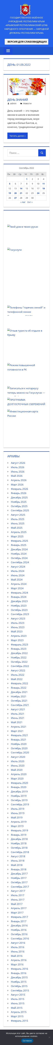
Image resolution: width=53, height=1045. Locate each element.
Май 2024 (17, 579)
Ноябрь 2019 (18, 795)
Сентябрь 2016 (20, 938)
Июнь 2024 (17, 575)
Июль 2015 (17, 999)
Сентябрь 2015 (20, 990)
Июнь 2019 (17, 813)
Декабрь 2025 (19, 497)
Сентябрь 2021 (20, 705)
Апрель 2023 (18, 635)
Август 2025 (18, 514)
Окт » (30, 202)
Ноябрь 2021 (18, 696)
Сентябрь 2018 (20, 852)
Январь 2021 (18, 739)
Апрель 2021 (18, 726)
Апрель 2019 (18, 821)
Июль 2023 (17, 623)
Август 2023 (18, 618)
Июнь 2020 (17, 765)
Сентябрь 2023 (20, 614)
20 (15, 193)
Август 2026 (18, 463)
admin (13, 103)
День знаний (17, 99)
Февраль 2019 (19, 830)
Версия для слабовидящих (26, 41)
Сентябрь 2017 (20, 886)
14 (21, 188)
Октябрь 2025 (19, 506)
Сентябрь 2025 (20, 510)
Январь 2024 (18, 597)
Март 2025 (17, 536)
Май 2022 (17, 679)
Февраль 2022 (19, 683)
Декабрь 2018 (19, 839)
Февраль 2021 (19, 735)
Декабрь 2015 (19, 977)
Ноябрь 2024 (18, 553)
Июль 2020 (17, 761)
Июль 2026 (17, 467)
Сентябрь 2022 (20, 666)
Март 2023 (17, 640)
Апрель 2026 (18, 480)
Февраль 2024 (19, 592)
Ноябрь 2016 (18, 929)
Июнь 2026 (17, 471)
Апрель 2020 (18, 774)
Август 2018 (18, 856)
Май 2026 (17, 475)
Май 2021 (17, 722)
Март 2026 (17, 484)
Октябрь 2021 (19, 700)
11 (43, 183)
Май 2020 (17, 769)
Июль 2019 (17, 808)
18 (43, 188)
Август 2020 (18, 757)
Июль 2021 (17, 713)
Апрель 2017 (18, 908)
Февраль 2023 (19, 644)
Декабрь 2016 (19, 925)
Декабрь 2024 (19, 549)
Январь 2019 (18, 834)
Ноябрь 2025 (18, 501)
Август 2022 (18, 670)
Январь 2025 (18, 545)
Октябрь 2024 (19, 558)
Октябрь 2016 (19, 934)
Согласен (27, 1040)
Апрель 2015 (18, 1012)
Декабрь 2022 (19, 653)
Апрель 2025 (18, 532)
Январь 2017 (18, 921)
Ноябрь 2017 (18, 878)
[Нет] (49, 1037)
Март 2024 (17, 588)
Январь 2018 (18, 869)
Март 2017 (17, 912)
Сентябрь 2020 (20, 752)
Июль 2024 (17, 571)
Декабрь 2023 (19, 601)
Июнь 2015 (17, 1003)
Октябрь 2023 (19, 610)
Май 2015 (17, 1007)
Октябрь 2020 (19, 748)
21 (21, 193)
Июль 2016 (17, 947)
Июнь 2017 (17, 899)
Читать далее (17, 135)
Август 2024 (18, 566)
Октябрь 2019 (19, 800)
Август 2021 (18, 709)
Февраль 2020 (19, 783)
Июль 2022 (17, 674)
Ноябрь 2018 (18, 843)
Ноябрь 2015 (18, 981)
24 (38, 193)
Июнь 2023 (17, 627)
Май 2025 (17, 527)
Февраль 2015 (19, 1020)
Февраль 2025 (19, 540)
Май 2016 (17, 956)
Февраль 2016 (19, 968)
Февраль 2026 (19, 489)
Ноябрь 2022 (18, 657)
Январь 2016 (18, 973)
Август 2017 (18, 891)
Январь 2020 (18, 787)
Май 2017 (17, 904)
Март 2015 (17, 1016)
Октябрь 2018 (19, 847)
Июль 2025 (17, 519)
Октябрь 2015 (19, 986)
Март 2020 (17, 778)
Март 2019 (17, 826)
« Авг (22, 202)
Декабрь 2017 (19, 873)
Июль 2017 (17, 895)
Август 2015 (18, 994)
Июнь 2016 (17, 951)
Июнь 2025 (17, 523)
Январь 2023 (18, 648)
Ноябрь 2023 (18, 605)
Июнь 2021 (17, 718)
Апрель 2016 (18, 960)
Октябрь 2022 (19, 661)
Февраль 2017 (19, 917)
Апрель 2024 (18, 584)
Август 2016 (18, 942)
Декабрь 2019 (19, 791)
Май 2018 (17, 865)
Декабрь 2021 (19, 692)
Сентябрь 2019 (20, 804)
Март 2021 (17, 731)
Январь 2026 (18, 493)
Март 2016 (17, 964)
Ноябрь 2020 (18, 744)
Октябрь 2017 (19, 882)
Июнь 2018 (17, 860)
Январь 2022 (18, 687)
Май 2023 (17, 631)
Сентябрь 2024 (20, 562)
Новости (27, 103)
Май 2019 (17, 817)
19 (10, 193)
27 (15, 198)
